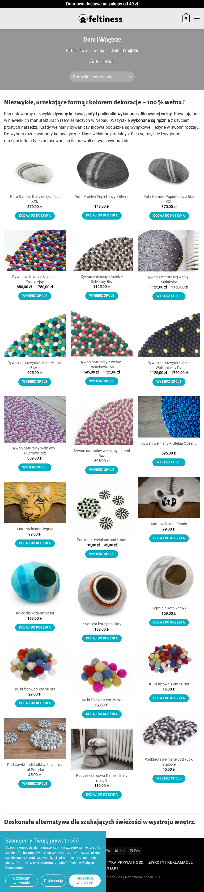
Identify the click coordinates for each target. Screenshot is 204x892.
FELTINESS (76, 50)
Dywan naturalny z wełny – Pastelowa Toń (101, 364)
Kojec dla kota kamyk (169, 608)
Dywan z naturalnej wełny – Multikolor (169, 279)
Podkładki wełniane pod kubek (102, 540)
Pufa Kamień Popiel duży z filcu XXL (169, 199)
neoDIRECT (153, 877)
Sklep (99, 50)
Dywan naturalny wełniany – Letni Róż (102, 453)
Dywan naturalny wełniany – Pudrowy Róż (34, 451)
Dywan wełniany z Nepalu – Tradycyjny (35, 279)
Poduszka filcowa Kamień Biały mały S (102, 778)
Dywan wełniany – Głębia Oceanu (169, 443)
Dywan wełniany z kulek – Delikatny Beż (102, 279)
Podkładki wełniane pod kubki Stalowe (168, 762)
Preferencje (53, 880)
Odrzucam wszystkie (21, 880)
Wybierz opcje (101, 295)
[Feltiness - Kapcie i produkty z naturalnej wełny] (100, 18)
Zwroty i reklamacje (170, 862)
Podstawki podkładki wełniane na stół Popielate (34, 767)
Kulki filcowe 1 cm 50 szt (169, 684)
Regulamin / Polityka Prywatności (108, 862)
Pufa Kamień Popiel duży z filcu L (102, 197)
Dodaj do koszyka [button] (35, 215)
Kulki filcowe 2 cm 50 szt (35, 689)
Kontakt (110, 868)
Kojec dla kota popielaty (101, 624)
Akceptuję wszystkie (85, 880)
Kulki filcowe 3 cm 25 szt (102, 700)
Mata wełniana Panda (169, 524)
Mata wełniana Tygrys (35, 529)
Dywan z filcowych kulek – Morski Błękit (34, 365)
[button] (186, 18)
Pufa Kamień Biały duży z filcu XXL (35, 199)
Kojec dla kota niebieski (35, 613)
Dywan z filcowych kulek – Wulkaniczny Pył (168, 365)
